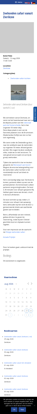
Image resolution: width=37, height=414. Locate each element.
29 (27, 310)
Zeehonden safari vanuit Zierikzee (16, 350)
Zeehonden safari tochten (20, 78)
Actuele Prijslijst (9, 237)
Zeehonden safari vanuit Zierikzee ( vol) (18, 337)
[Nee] (34, 405)
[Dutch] (26, 3)
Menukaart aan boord (21, 165)
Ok (14, 409)
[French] (31, 3)
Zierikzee (6, 68)
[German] (34, 3)
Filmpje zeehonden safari (15, 232)
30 (31, 311)
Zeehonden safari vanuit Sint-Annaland (17, 363)
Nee (22, 409)
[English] (28, 3)
